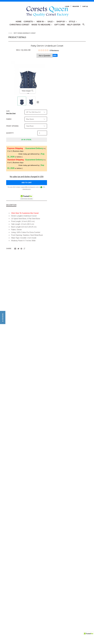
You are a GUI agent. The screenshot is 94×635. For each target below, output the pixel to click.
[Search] (83, 25)
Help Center (73, 25)
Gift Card (59, 25)
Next (38, 102)
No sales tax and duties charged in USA (26, 176)
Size (11, 112)
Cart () (85, 6)
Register (76, 6)
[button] (2, 317)
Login (67, 6)
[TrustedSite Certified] (26, 197)
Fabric (9, 119)
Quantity (10, 133)
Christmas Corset (19, 25)
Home (18, 21)
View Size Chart (11, 113)
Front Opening (12, 126)
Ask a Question (44, 56)
